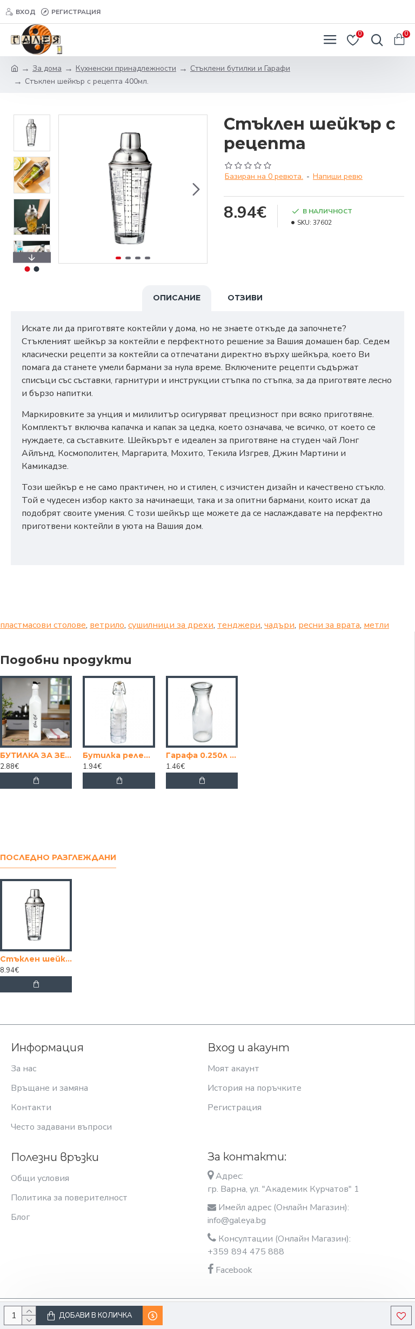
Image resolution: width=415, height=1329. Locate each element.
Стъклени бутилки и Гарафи (240, 68)
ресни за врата (329, 625)
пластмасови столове (43, 625)
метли (376, 625)
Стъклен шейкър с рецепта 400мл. (36, 959)
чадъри (279, 625)
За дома (47, 68)
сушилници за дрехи (170, 625)
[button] (70, 189)
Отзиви (245, 298)
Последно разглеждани (58, 857)
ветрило (107, 625)
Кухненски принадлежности (126, 68)
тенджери (238, 625)
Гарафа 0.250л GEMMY (202, 755)
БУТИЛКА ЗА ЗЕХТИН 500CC (36, 755)
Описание (176, 298)
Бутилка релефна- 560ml (119, 755)
